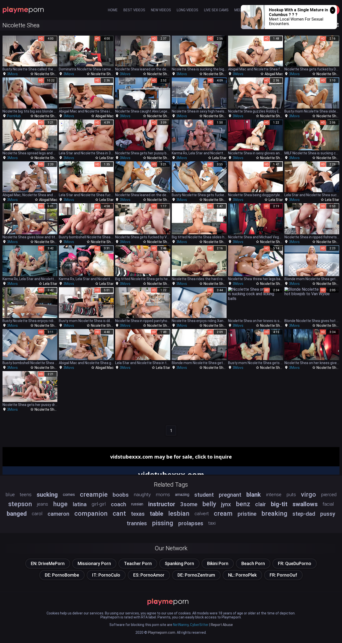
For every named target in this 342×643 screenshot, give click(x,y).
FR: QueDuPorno (294, 563)
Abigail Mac (274, 74)
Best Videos (134, 10)
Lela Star (106, 158)
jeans (42, 504)
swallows (305, 504)
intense (273, 494)
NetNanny (181, 625)
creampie (94, 494)
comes (69, 494)
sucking (47, 494)
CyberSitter (199, 625)
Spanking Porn (179, 563)
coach (118, 504)
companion (91, 513)
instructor (161, 504)
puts (291, 494)
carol (37, 513)
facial (328, 504)
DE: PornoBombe (62, 575)
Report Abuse (222, 625)
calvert (202, 513)
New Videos (161, 10)
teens (26, 494)
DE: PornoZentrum (196, 575)
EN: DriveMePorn (48, 563)
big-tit (279, 504)
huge (60, 504)
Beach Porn (253, 563)
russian (137, 504)
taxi (212, 523)
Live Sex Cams (216, 10)
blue (10, 494)
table (156, 513)
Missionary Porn (94, 563)
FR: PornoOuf (283, 575)
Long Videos (187, 10)
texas (138, 513)
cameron (58, 513)
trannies (137, 523)
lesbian (179, 513)
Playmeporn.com (161, 632)
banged (17, 513)
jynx (226, 504)
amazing (182, 494)
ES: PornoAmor (148, 575)
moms (163, 494)
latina (80, 504)
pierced (328, 494)
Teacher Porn (138, 563)
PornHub (14, 116)
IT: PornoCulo (106, 575)
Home (113, 10)
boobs (121, 494)
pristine (247, 513)
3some (188, 504)
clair (260, 504)
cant (119, 513)
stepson (20, 504)
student (204, 494)
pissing (162, 523)
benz (243, 504)
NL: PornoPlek (242, 575)
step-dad (303, 513)
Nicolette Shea (46, 74)
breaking (274, 513)
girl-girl (99, 504)
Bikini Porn (217, 563)
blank (253, 494)
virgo (308, 494)
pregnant (230, 494)
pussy (327, 513)
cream (223, 513)
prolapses (190, 523)
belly (209, 504)
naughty (142, 494)
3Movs (12, 74)
